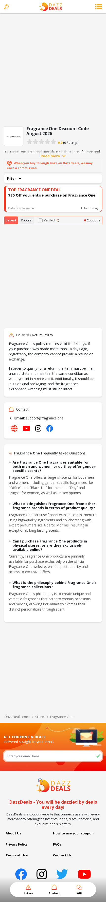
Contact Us (62, 855)
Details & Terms (19, 208)
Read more (50, 156)
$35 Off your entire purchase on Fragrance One (51, 195)
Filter (11, 178)
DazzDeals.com (16, 716)
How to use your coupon (73, 833)
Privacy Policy (17, 844)
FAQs (57, 844)
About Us (13, 833)
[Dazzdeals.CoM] (53, 785)
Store (39, 716)
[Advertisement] (53, 69)
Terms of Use (17, 855)
